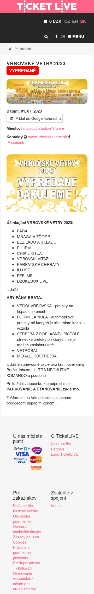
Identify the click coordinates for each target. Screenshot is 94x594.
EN (75, 21)
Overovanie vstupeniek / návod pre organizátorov (24, 581)
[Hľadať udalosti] (46, 36)
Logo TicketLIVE (64, 454)
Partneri (57, 449)
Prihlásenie (22, 48)
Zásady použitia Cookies (26, 539)
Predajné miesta (26, 562)
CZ (67, 21)
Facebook (16, 142)
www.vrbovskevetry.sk (47, 136)
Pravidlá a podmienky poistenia (22, 552)
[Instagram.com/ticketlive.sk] (62, 36)
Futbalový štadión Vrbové (42, 128)
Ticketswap (22, 568)
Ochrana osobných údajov (27, 529)
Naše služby (61, 443)
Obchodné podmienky (22, 518)
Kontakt (57, 505)
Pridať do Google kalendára (37, 118)
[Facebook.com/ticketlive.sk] (56, 36)
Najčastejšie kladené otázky (25, 508)
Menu (77, 36)
